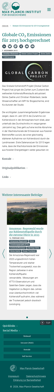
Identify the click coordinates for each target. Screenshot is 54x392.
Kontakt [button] (7, 158)
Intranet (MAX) (27, 343)
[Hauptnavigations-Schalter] (49, 9)
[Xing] (21, 46)
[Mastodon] (15, 46)
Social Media (10, 330)
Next (50, 254)
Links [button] (5, 177)
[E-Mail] (27, 46)
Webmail (27, 336)
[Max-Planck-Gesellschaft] (15, 368)
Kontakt (27, 350)
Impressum (13, 376)
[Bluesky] (10, 46)
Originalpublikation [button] (14, 168)
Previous (3, 254)
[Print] (32, 46)
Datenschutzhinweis (36, 376)
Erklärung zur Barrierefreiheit (27, 380)
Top (48, 322)
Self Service (27, 356)
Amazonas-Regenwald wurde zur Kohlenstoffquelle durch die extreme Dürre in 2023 (26, 231)
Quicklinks (9, 325)
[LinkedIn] (4, 46)
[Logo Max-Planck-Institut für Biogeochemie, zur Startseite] (22, 9)
